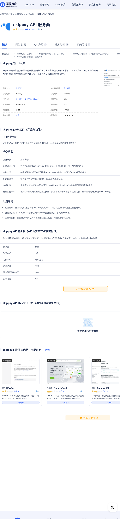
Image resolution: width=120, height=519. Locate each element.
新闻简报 (83, 44)
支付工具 (30, 13)
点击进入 (19, 88)
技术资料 (61, 44)
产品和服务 (95, 4)
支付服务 (19, 13)
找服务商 (44, 4)
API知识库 (60, 4)
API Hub (29, 4)
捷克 (17, 115)
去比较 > (21, 402)
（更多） (48, 349)
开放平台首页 (6, 13)
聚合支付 (36, 99)
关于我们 (111, 4)
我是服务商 (77, 4)
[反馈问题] (113, 507)
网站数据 (20, 44)
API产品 (40, 44)
